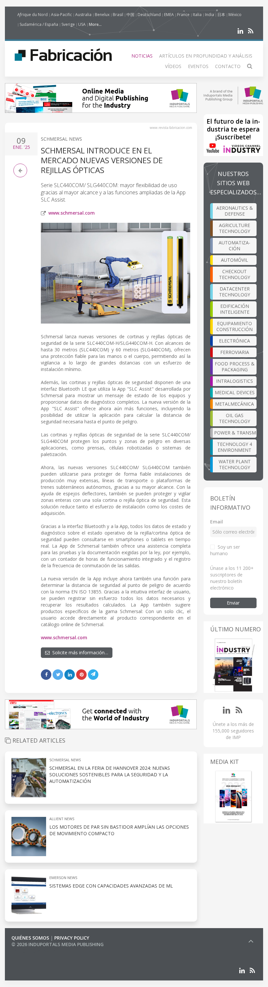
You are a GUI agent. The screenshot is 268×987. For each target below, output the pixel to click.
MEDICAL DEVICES (235, 392)
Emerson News (63, 877)
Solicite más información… (79, 652)
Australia (83, 14)
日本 (221, 14)
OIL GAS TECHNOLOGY (234, 418)
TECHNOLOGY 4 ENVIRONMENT (234, 447)
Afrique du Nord (32, 14)
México (235, 14)
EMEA (169, 14)
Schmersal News (61, 139)
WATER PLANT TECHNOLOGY (235, 464)
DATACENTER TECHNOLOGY (234, 292)
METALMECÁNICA (234, 404)
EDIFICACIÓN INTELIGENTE (234, 309)
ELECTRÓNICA (234, 341)
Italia (197, 14)
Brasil (118, 14)
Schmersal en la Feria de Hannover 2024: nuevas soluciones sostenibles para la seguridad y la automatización (109, 774)
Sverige (68, 24)
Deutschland (149, 14)
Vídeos (173, 66)
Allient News (61, 818)
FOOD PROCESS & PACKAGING (235, 367)
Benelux (102, 14)
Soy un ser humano (225, 550)
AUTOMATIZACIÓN (234, 245)
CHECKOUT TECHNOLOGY (234, 274)
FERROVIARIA (234, 352)
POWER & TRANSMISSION (235, 433)
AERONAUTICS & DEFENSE (234, 211)
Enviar (233, 603)
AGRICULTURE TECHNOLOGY (234, 228)
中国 (130, 14)
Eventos (198, 66)
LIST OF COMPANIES (33, 951)
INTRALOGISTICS (234, 381)
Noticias (142, 56)
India (209, 14)
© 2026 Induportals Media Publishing (57, 944)
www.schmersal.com (71, 213)
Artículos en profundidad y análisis (205, 56)
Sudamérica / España (39, 24)
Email (216, 522)
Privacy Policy (71, 938)
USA (82, 24)
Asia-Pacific (61, 14)
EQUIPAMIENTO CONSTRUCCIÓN (234, 326)
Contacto (228, 66)
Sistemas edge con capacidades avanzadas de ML (111, 886)
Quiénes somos (30, 938)
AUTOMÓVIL (234, 260)
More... (95, 24)
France (183, 14)
